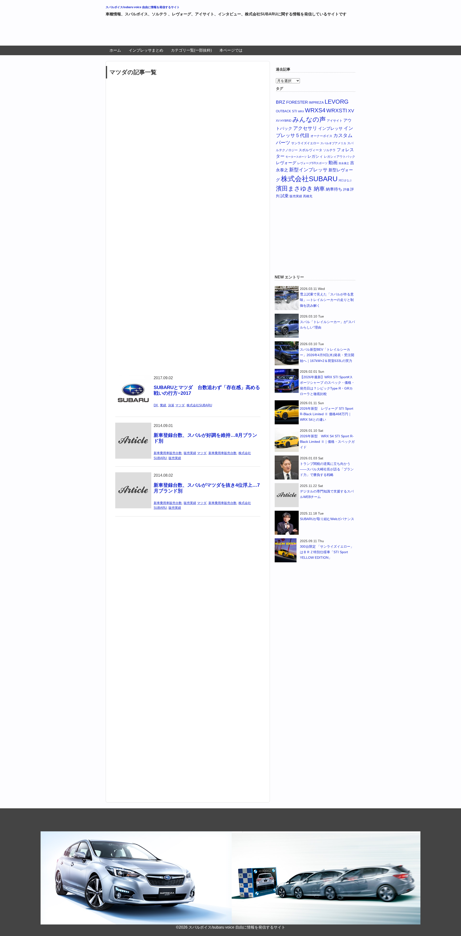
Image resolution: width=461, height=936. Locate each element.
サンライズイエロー (305, 143)
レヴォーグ (286, 162)
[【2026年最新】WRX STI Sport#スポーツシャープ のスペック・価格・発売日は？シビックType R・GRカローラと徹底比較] (287, 381)
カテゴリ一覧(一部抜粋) (191, 50)
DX (156, 405)
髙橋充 (307, 196)
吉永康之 (344, 163)
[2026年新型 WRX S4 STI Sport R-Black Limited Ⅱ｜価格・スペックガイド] (287, 440)
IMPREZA (316, 102)
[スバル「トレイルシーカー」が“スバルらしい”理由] (287, 326)
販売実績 (190, 453)
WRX (301, 111)
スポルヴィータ (310, 150)
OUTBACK (283, 111)
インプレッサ (330, 128)
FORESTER (297, 102)
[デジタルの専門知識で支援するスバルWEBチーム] (287, 495)
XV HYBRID (283, 120)
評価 (346, 189)
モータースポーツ (296, 156)
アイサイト (334, 120)
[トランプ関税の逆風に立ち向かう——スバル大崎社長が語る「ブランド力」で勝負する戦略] (287, 468)
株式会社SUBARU (199, 405)
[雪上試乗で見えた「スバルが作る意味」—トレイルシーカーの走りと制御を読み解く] (287, 298)
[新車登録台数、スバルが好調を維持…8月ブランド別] (133, 426)
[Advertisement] (193, 33)
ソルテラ (329, 150)
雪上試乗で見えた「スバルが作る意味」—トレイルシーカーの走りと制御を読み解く (327, 299)
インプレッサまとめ (146, 50)
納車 (319, 189)
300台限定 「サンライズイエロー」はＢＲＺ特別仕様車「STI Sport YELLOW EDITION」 (327, 552)
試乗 (284, 195)
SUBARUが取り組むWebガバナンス (327, 519)
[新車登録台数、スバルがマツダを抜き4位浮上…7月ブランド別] (133, 475)
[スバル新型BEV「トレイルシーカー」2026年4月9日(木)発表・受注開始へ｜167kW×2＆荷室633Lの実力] (287, 353)
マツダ (180, 405)
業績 (163, 405)
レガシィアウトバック (339, 156)
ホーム (115, 50)
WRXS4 (315, 110)
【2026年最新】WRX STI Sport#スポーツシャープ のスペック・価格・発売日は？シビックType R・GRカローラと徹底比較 (327, 385)
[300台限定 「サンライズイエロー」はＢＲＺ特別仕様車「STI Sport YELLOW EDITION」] (287, 550)
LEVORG (337, 101)
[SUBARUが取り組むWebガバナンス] (287, 523)
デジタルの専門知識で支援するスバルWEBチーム (327, 494)
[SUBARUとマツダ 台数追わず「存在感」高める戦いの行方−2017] (133, 378)
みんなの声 (309, 119)
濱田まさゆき (294, 188)
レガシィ (315, 156)
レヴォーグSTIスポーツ (312, 163)
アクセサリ (305, 128)
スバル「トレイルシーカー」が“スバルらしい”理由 (327, 324)
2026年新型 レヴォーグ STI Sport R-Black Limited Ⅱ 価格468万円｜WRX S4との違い (326, 414)
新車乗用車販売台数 (168, 453)
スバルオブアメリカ (333, 143)
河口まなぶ (345, 180)
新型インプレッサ (308, 169)
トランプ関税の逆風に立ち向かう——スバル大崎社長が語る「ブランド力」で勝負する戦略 (327, 469)
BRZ (280, 102)
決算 (171, 405)
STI (294, 111)
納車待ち (334, 189)
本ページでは (231, 50)
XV (351, 110)
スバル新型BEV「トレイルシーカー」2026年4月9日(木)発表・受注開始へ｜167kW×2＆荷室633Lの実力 (327, 355)
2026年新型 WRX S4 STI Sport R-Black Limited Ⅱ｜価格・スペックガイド (327, 441)
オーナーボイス (321, 136)
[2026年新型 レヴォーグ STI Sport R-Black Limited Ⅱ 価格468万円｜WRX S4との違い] (287, 412)
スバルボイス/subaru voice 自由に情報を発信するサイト (143, 7)
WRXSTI (336, 111)
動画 (333, 162)
